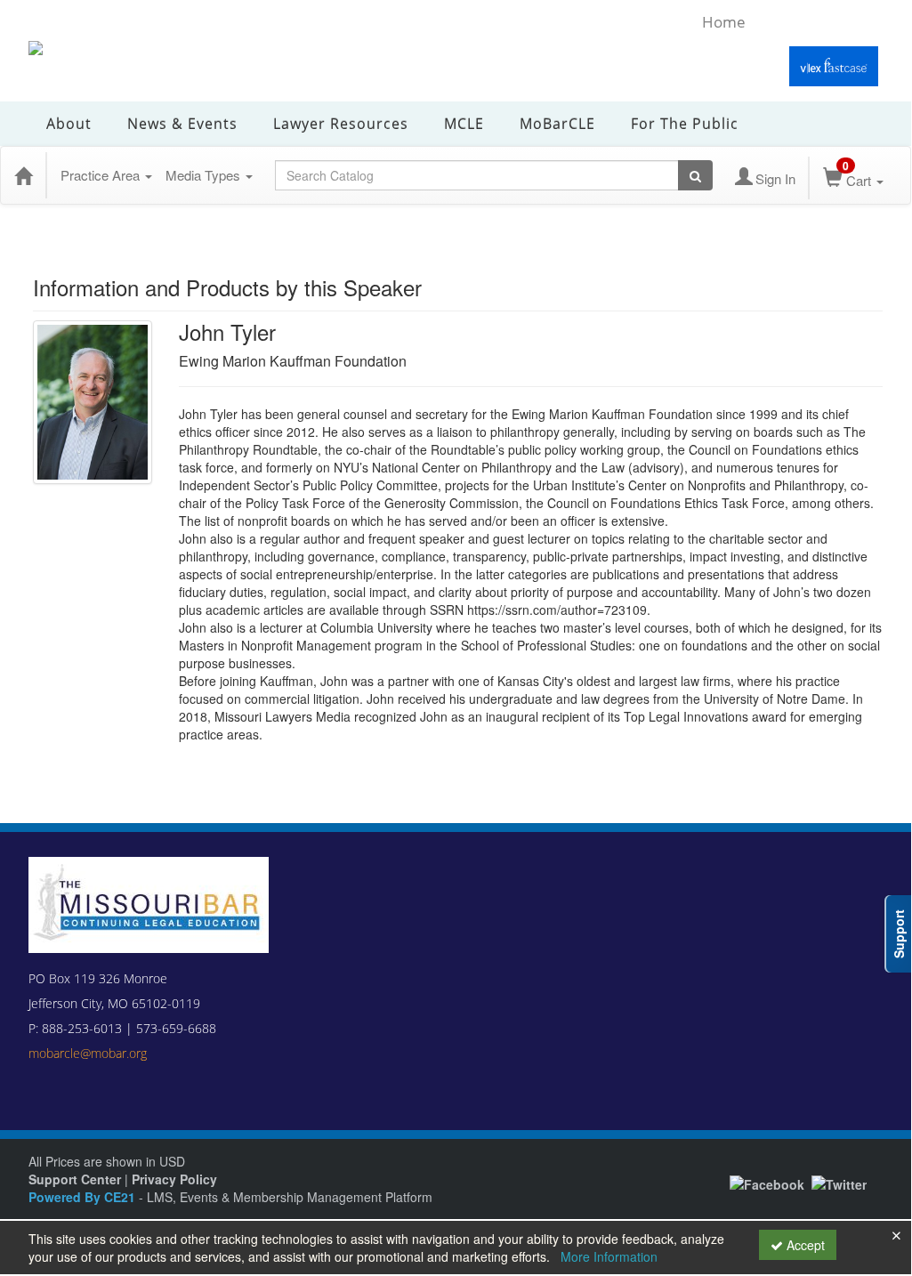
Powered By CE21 (83, 1197)
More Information (609, 1256)
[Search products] (695, 175)
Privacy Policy (174, 1179)
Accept (804, 1245)
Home (724, 22)
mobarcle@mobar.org (87, 1053)
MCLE (464, 123)
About (69, 123)
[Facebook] (767, 1182)
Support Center (74, 1179)
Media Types (204, 175)
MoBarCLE (557, 123)
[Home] (23, 175)
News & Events (182, 123)
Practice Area (102, 175)
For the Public (684, 123)
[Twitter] (839, 1182)
